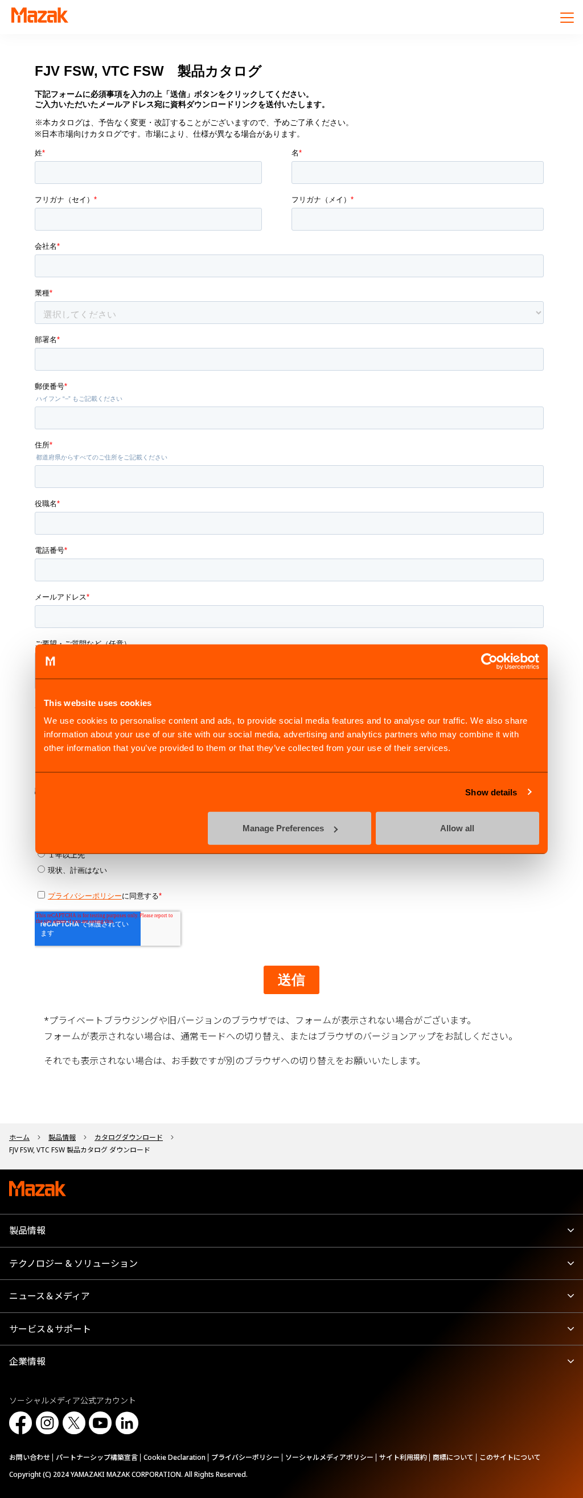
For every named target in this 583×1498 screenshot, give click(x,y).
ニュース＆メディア (49, 1296)
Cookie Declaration (174, 1457)
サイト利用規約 (403, 1457)
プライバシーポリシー (245, 1457)
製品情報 (27, 1230)
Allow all (457, 828)
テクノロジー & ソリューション (73, 1263)
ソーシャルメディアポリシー (329, 1457)
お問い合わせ (29, 1457)
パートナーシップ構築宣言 (97, 1457)
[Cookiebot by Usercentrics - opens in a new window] (489, 661)
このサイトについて (510, 1457)
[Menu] (567, 17)
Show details (491, 792)
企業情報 (27, 1361)
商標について (453, 1457)
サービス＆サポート (50, 1329)
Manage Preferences (283, 828)
